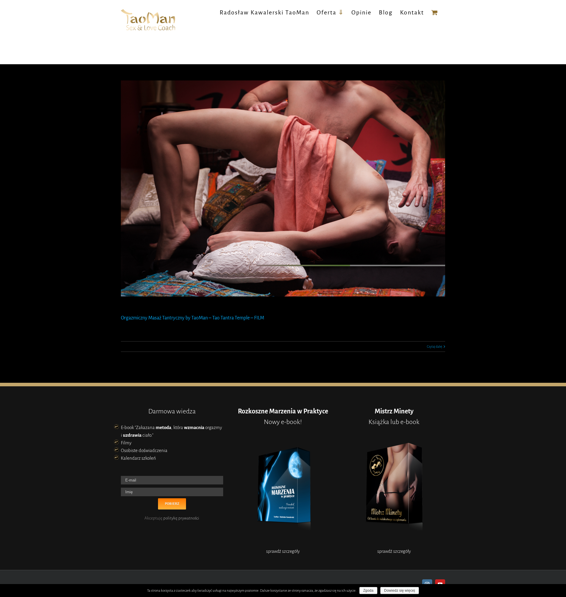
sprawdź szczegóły (283, 551)
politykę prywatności (181, 518)
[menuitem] (264, 12)
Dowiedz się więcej (399, 590)
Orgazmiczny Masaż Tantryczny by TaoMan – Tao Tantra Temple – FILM (192, 318)
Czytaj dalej (434, 346)
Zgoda (368, 590)
